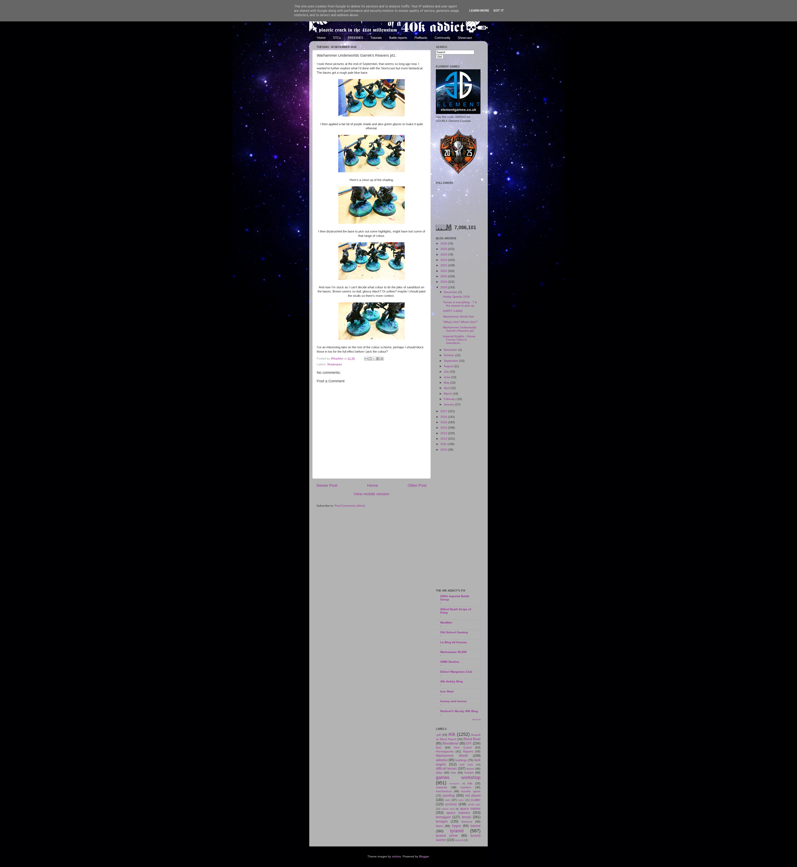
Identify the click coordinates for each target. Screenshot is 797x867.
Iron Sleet (447, 691)
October (449, 355)
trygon (456, 826)
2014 (444, 427)
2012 (444, 438)
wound (459, 840)
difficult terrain (446, 768)
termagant (443, 817)
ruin (447, 800)
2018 (444, 287)
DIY (469, 743)
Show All (476, 719)
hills (469, 783)
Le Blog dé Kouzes (453, 642)
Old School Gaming (454, 632)
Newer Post (327, 485)
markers (465, 787)
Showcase (465, 37)
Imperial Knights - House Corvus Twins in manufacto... (459, 340)
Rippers (468, 751)
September (451, 360)
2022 (444, 265)
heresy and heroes (453, 701)
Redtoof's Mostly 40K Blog (459, 711)
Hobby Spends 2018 (456, 296)
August (449, 366)
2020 (444, 276)
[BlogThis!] (370, 359)
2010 (444, 449)
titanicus (466, 821)
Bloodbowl (450, 743)
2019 (444, 281)
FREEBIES (355, 37)
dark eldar (466, 764)
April (447, 388)
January (449, 404)
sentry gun (474, 804)
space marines (458, 812)
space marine (470, 808)
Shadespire (334, 364)
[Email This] (366, 359)
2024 (444, 254)
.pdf (438, 734)
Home (321, 37)
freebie (469, 772)
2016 (444, 416)
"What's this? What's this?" (460, 322)
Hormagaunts (445, 751)
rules (461, 800)
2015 (444, 422)
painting (449, 795)
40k (451, 734)
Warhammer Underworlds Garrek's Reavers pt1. (460, 329)
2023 (444, 260)
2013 (444, 433)
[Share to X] (374, 359)
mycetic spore (470, 791)
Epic (438, 747)
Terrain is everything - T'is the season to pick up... (460, 304)
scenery (451, 804)
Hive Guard (463, 747)
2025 (444, 249)
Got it (498, 10)
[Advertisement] (458, 520)
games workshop (458, 777)
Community (442, 37)
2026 (444, 243)
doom (470, 768)
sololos (396, 856)
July (447, 371)
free (453, 772)
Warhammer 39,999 (453, 652)
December (451, 292)
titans (439, 826)
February (450, 399)
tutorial (475, 826)
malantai (441, 787)
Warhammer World (452, 755)
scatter (475, 800)
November (451, 349)
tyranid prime (447, 835)
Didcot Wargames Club (456, 671)
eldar (439, 772)
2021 (444, 271)
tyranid (456, 830)
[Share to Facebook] (378, 359)
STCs (337, 37)
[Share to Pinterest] (382, 359)
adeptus (442, 760)
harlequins (454, 783)
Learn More (479, 10)
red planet (472, 795)
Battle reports (398, 37)
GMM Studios (449, 661)
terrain (466, 817)
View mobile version (371, 494)
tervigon (442, 821)
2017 (444, 411)
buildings (461, 760)
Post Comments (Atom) (350, 505)
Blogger (424, 856)
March (448, 393)
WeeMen (446, 622)
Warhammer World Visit (458, 316)
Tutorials (376, 37)
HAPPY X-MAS (452, 311)
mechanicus (444, 791)
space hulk (448, 808)
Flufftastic (421, 37)
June (447, 377)
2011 (443, 444)
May (447, 382)
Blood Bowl (471, 739)
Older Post (417, 485)
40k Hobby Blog (451, 681)
